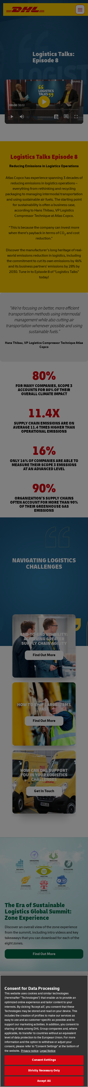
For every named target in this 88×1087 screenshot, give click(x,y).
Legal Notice (48, 1051)
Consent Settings (44, 1060)
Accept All (44, 1081)
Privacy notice (30, 1051)
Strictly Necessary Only (44, 1070)
